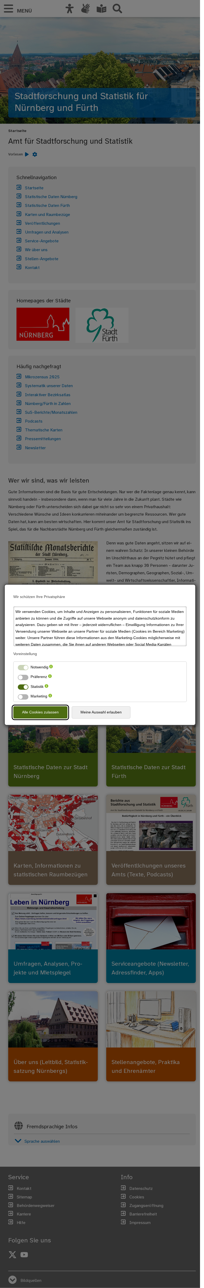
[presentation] (51, 667)
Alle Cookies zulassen (40, 712)
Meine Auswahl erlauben (101, 712)
